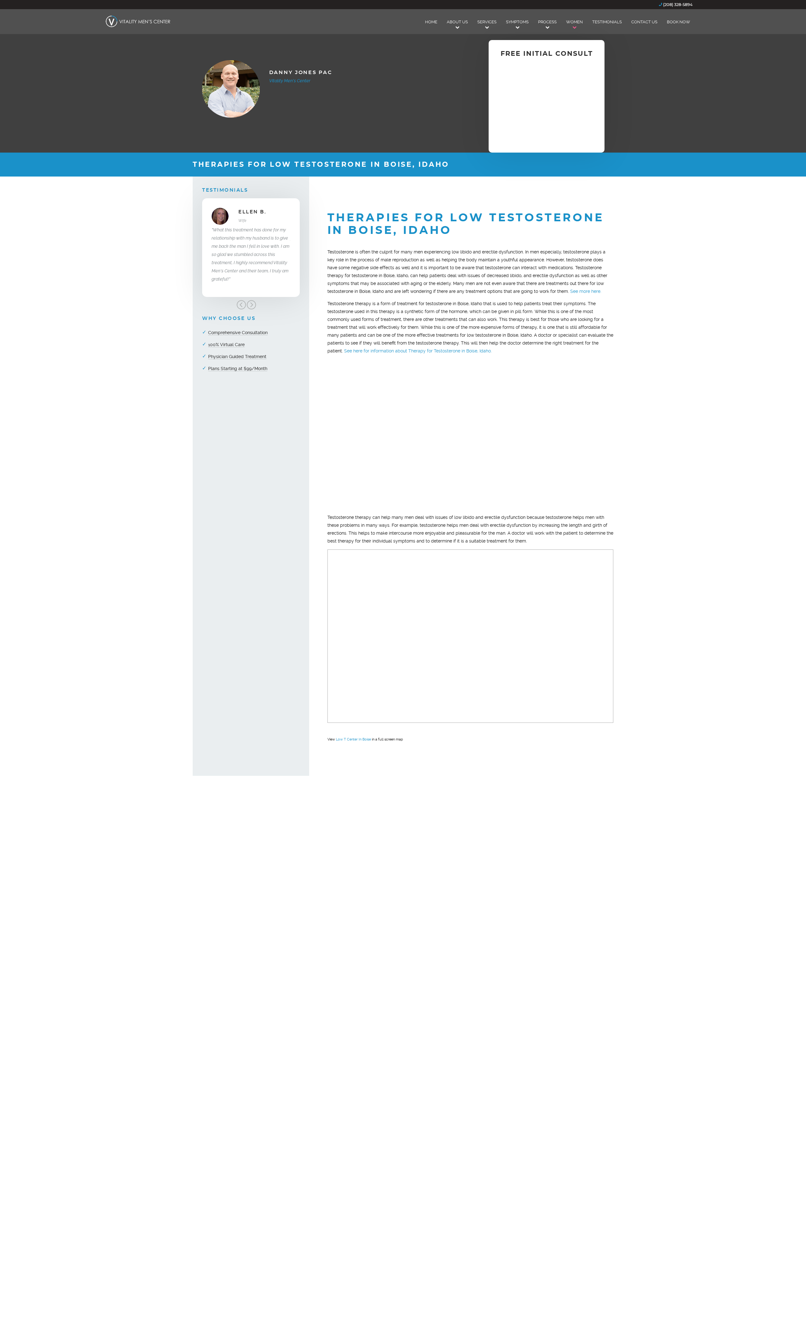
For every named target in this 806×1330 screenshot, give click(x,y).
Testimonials (607, 22)
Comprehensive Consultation (238, 332)
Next (251, 305)
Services (487, 22)
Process (547, 22)
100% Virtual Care (226, 344)
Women (574, 22)
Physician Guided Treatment (237, 356)
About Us (457, 22)
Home (431, 22)
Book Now (678, 22)
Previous (241, 305)
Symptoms (517, 22)
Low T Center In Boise (353, 739)
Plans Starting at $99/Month (237, 368)
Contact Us (644, 22)
